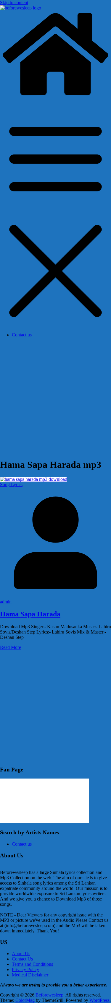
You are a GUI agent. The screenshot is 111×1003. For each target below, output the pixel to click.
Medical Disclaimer (30, 974)
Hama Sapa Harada (30, 614)
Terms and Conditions (32, 964)
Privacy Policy (25, 969)
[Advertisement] (55, 397)
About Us (21, 953)
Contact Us (22, 958)
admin (6, 601)
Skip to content (14, 2)
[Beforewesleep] (55, 96)
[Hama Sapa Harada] (33, 479)
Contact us (22, 334)
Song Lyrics (11, 484)
